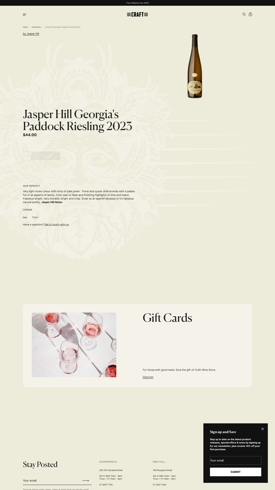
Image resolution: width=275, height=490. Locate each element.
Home (25, 27)
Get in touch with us (56, 224)
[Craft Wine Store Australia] (137, 14)
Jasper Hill (33, 33)
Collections (36, 27)
